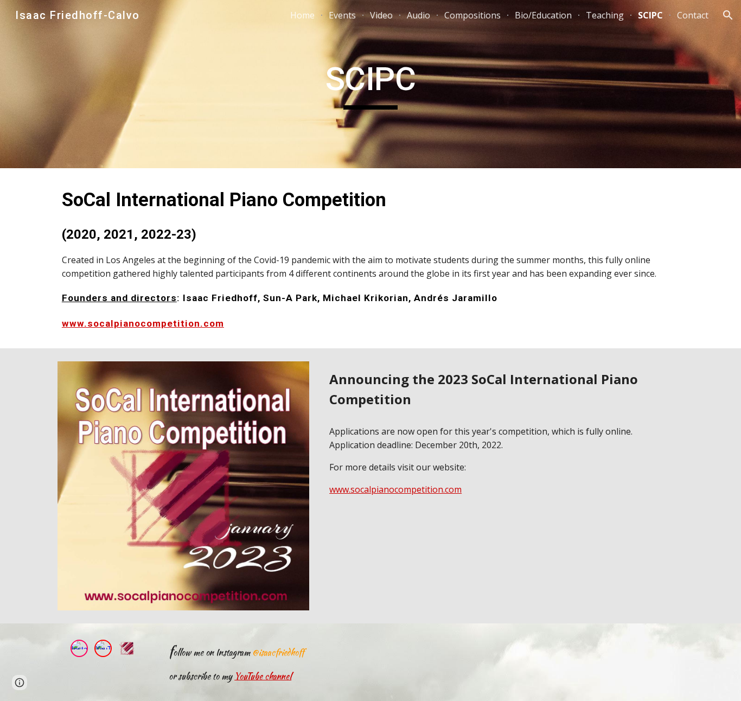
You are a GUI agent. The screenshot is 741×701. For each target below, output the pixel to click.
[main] (370, 84)
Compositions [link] (472, 15)
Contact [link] (692, 15)
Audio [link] (418, 15)
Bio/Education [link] (543, 15)
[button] (728, 15)
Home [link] (302, 15)
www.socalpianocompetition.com (143, 323)
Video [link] (381, 15)
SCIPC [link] (650, 15)
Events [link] (342, 15)
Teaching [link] (605, 15)
